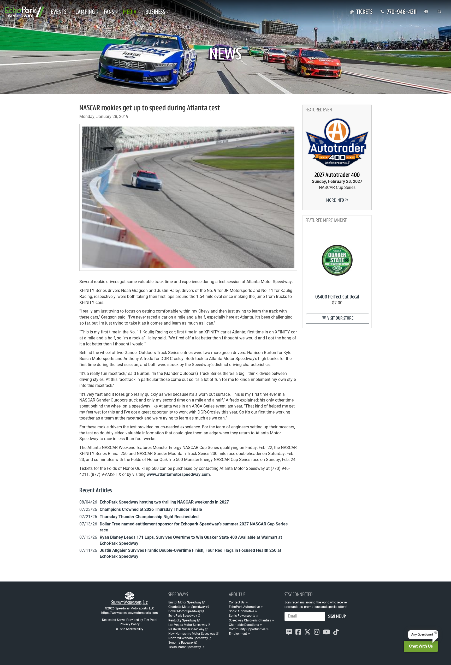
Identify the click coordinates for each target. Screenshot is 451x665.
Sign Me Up (337, 616)
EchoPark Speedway (182, 615)
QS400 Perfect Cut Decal (337, 297)
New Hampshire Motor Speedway (191, 633)
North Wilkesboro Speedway (188, 638)
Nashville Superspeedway (186, 629)
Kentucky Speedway (182, 620)
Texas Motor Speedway (184, 647)
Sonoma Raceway (181, 642)
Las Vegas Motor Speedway (187, 624)
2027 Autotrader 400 (337, 175)
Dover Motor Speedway (184, 611)
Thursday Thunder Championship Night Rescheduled (149, 516)
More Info (335, 200)
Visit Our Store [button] (340, 318)
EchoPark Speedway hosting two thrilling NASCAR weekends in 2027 (164, 502)
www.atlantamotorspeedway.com (178, 474)
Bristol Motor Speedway (184, 602)
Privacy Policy (130, 624)
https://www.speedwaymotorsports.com (129, 612)
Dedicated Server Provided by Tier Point (129, 620)
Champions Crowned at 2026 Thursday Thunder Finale (151, 509)
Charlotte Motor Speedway (187, 606)
